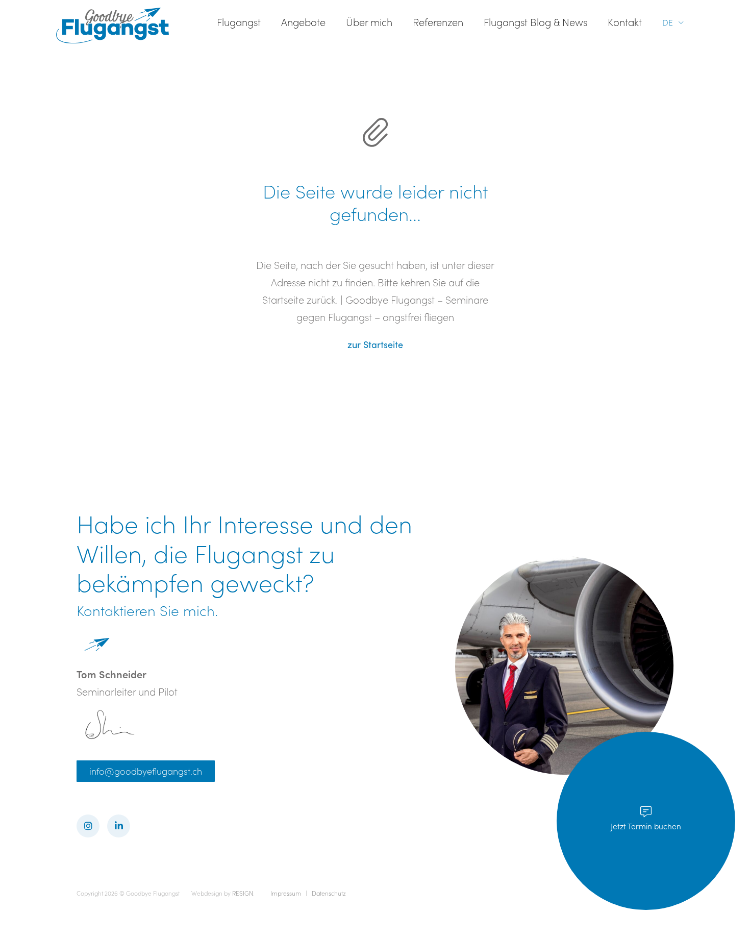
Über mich (369, 21)
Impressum (286, 892)
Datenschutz (329, 892)
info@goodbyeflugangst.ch (145, 770)
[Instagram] (88, 825)
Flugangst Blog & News (535, 21)
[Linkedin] (118, 825)
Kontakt (625, 21)
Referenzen (438, 21)
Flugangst (239, 21)
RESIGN (242, 892)
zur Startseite (375, 344)
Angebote (303, 21)
